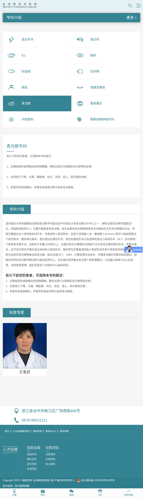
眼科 (93, 55)
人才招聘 (10, 450)
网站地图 (64, 431)
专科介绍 (70, 18)
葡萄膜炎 (96, 103)
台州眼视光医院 (41, 480)
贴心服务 (50, 464)
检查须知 (32, 468)
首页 (7, 431)
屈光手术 (28, 39)
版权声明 (37, 431)
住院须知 (52, 448)
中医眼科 (28, 119)
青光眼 (26, 103)
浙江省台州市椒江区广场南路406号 (51, 411)
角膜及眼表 (97, 87)
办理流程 (50, 459)
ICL (24, 55)
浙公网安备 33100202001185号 (98, 480)
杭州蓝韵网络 (22, 485)
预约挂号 (32, 459)
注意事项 (50, 454)
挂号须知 (32, 464)
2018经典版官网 (21, 431)
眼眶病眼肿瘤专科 (102, 119)
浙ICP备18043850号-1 (62, 480)
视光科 (94, 39)
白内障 (94, 71)
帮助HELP (51, 431)
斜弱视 (26, 71)
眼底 (25, 87)
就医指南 (33, 448)
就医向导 (32, 454)
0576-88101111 (34, 420)
